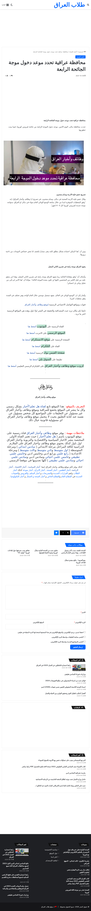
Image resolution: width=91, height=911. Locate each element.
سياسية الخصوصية (51, 850)
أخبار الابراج (40, 470)
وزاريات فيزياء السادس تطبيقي (75, 674)
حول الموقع (53, 853)
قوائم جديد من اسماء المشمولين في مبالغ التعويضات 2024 (65, 681)
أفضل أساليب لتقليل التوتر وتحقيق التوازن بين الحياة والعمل (65, 693)
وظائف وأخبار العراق (39, 433)
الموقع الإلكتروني (38, 622)
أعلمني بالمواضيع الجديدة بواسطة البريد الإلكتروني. (67, 642)
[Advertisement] (45, 28)
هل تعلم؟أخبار (47, 436)
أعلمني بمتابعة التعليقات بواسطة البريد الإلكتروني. (67, 637)
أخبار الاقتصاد (20, 467)
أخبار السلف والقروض (30, 473)
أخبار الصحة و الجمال (35, 476)
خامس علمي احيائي (57, 456)
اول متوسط (61, 450)
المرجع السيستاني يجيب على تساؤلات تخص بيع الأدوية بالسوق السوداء (62, 760)
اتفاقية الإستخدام (51, 861)
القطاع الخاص (53, 476)
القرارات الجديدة (60, 473)
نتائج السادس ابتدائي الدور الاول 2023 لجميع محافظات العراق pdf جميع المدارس (15, 865)
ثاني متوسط (44, 450)
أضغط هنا (31, 326)
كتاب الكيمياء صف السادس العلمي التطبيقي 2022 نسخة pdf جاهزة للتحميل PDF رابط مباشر (54, 767)
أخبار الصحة (73, 52)
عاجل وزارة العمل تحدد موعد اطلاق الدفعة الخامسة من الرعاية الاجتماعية (61, 779)
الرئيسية (81, 52)
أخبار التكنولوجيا (17, 476)
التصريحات (47, 473)
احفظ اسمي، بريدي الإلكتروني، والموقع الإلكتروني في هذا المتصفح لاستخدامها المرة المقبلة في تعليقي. (50, 632)
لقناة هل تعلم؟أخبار (34, 406)
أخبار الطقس (64, 470)
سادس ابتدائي (26, 446)
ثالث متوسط (27, 450)
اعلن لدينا (54, 857)
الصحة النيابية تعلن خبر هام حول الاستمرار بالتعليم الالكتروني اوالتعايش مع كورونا (76, 852)
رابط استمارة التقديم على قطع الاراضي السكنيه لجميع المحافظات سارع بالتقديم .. (15, 877)
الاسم (83, 612)
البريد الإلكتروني (80, 622)
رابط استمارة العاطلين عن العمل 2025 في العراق (53, 665)
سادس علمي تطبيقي (61, 460)
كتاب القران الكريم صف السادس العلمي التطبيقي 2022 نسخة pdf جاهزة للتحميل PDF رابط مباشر (77, 881)
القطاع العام (66, 476)
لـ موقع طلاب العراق (48, 907)
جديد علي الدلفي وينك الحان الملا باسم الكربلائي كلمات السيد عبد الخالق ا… (60, 786)
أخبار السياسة (34, 467)
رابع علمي (63, 453)
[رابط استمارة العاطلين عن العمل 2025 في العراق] (79, 667)
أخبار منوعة (28, 470)
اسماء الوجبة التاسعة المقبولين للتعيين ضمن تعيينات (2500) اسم (63, 687)
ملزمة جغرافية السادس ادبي (76, 773)
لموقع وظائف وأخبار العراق (37, 304)
